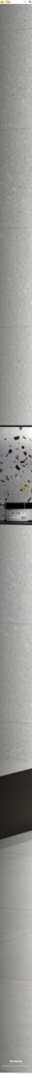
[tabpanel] (16, 538)
